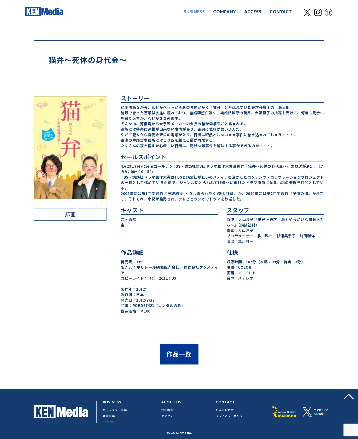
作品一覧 (179, 354)
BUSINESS (194, 11)
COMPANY (224, 11)
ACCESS (252, 11)
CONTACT (281, 11)
